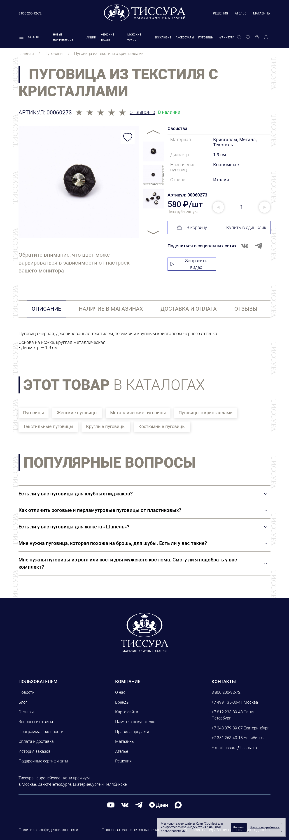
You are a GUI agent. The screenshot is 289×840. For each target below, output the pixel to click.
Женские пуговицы (77, 412)
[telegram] (138, 804)
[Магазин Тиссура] (144, 632)
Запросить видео (196, 264)
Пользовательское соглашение (131, 829)
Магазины (261, 13)
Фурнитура (226, 37)
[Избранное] (247, 37)
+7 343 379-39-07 (227, 728)
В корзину (196, 227)
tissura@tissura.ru (240, 747)
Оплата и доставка (36, 741)
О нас (120, 692)
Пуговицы (205, 37)
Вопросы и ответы (36, 721)
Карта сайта (126, 712)
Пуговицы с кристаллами (206, 412)
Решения (220, 13)
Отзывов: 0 (142, 112)
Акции (91, 37)
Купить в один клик (246, 227)
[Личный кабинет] (265, 37)
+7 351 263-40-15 (227, 737)
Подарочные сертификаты (43, 761)
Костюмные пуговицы (162, 426)
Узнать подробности (265, 827)
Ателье (240, 13)
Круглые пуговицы (106, 426)
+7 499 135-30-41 (227, 702)
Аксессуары (185, 37)
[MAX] (178, 804)
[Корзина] (256, 37)
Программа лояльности (41, 731)
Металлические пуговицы (138, 412)
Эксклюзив (162, 37)
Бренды (122, 702)
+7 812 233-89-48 (227, 712)
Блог (23, 702)
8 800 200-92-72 (226, 692)
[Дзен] (158, 804)
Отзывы (26, 712)
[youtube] (110, 804)
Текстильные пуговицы (48, 426)
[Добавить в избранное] (128, 137)
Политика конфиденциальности (48, 829)
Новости (27, 692)
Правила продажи (132, 731)
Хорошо (238, 827)
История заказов (35, 751)
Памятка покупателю (135, 721)
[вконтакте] (124, 804)
